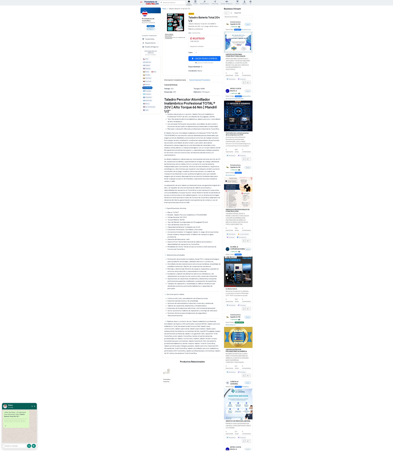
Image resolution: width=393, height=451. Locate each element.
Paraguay (147, 68)
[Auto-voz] (32, 406)
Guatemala (148, 100)
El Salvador (148, 97)
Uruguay (147, 65)
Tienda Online (149, 39)
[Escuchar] (5, 426)
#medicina (245, 386)
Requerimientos (150, 43)
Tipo (226, 13)
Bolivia (147, 72)
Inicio (164, 9)
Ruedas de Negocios (152, 47)
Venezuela (148, 81)
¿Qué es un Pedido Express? (205, 63)
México (147, 104)
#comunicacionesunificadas (235, 98)
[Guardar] (244, 82)
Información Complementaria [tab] (175, 80)
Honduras (148, 94)
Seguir (248, 24)
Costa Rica (148, 87)
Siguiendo (237, 13)
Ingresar (151, 26)
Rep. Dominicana (150, 107)
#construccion (246, 29)
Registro (151, 29)
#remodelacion (230, 325)
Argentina (148, 62)
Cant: (190, 52)
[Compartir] (248, 82)
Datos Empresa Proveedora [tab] (199, 80)
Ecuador (147, 75)
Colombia (148, 78)
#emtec (244, 96)
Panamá (147, 84)
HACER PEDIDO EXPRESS (205, 58)
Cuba (146, 110)
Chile (146, 59)
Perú (154, 72)
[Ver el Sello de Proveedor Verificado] (239, 26)
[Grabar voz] (29, 446)
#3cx (249, 96)
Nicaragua (148, 91)
